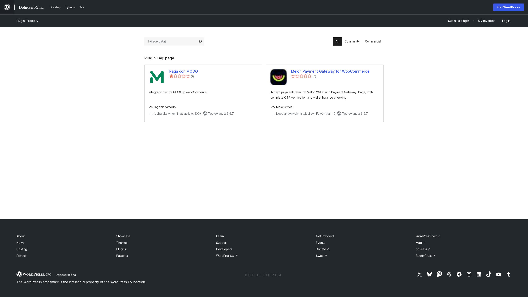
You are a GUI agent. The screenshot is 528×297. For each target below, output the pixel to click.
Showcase (123, 236)
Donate (323, 249)
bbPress (423, 249)
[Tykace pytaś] (200, 41)
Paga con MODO (183, 71)
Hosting (21, 249)
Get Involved (325, 236)
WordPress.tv (227, 255)
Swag (321, 255)
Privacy (21, 255)
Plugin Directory (27, 20)
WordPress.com (428, 236)
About (20, 236)
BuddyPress (426, 255)
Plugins (121, 249)
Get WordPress (508, 7)
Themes (121, 242)
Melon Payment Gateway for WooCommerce (330, 71)
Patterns (122, 255)
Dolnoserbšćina (66, 274)
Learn (220, 236)
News (20, 242)
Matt (420, 242)
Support (221, 242)
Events (320, 242)
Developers (224, 249)
